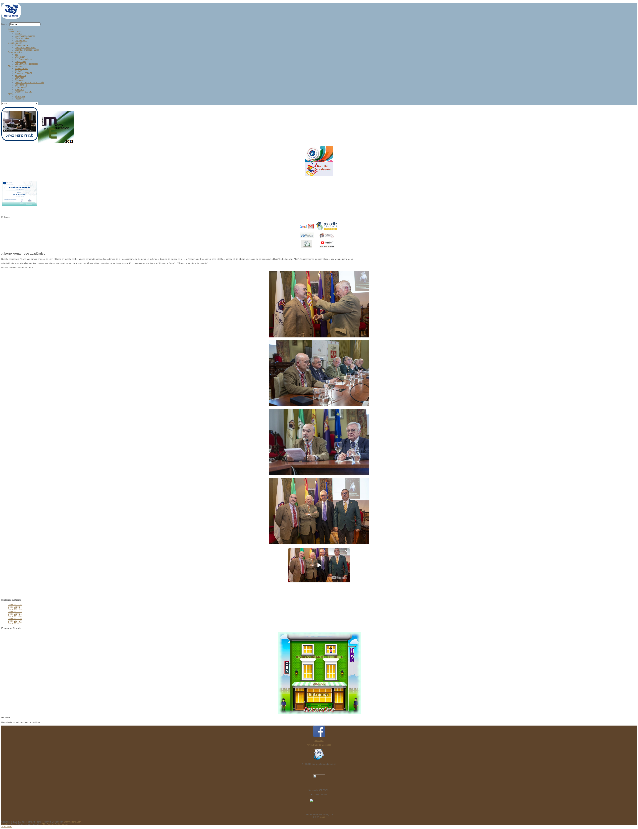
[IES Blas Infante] (11, 17)
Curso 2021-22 (15, 611)
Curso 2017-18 (15, 621)
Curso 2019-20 (15, 616)
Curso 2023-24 (15, 607)
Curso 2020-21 (15, 614)
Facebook (319, 740)
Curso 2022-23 (15, 609)
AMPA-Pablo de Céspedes (319, 745)
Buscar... (5, 24)
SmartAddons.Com (72, 822)
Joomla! (4, 824)
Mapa (322, 817)
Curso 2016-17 (15, 623)
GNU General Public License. (55, 824)
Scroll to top (6, 826)
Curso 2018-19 (15, 618)
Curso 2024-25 (15, 604)
